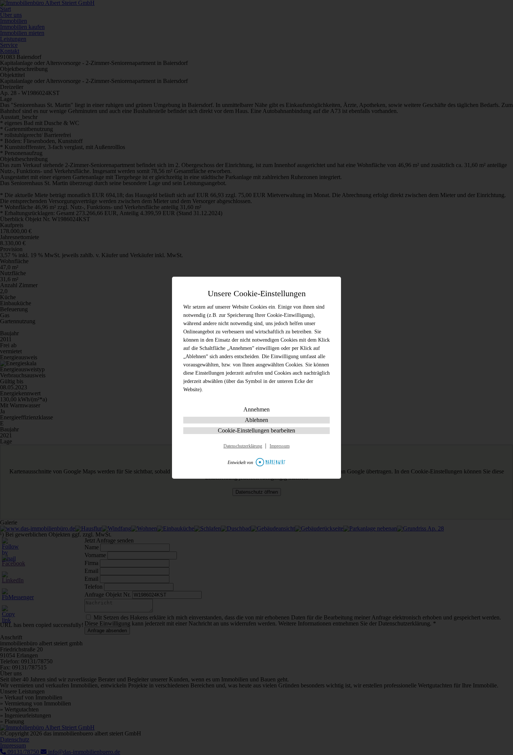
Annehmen (256, 409)
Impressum (280, 446)
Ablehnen (256, 420)
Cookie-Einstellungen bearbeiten (256, 430)
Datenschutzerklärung (242, 446)
